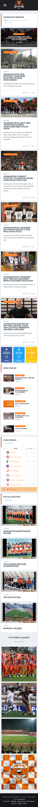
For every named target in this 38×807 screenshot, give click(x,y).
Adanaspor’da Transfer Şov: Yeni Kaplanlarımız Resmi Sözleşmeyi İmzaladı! (18, 279)
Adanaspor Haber (14, 20)
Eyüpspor (13, 452)
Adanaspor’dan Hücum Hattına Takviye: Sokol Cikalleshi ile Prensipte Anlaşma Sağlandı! (16, 327)
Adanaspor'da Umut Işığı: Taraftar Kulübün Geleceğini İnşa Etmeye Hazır (17, 126)
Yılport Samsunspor (16, 457)
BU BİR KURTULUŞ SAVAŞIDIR (22, 416)
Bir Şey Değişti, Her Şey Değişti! (25, 378)
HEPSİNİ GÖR (8, 500)
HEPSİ (5, 20)
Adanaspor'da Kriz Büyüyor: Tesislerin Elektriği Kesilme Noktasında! (14, 77)
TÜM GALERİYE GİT (19, 641)
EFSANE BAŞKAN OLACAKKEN (21, 391)
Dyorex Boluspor (15, 471)
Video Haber (24, 20)
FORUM (25, 803)
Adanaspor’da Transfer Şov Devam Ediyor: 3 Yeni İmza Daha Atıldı (16, 230)
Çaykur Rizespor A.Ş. (16, 475)
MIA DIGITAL (21, 799)
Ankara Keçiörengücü (16, 466)
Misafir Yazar (20, 375)
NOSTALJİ (14, 803)
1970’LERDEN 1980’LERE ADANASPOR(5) (14, 565)
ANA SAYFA (6, 801)
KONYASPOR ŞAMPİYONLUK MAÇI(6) (16, 532)
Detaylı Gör (8, 443)
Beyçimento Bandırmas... (17, 480)
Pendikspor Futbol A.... (16, 484)
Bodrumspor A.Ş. (15, 461)
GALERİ (20, 803)
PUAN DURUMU (31, 801)
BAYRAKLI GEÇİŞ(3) (12, 628)
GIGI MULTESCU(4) (12, 597)
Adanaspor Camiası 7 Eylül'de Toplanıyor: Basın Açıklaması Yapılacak (18, 178)
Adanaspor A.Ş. (14, 489)
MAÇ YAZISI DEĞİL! (22, 404)
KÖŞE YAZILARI (21, 801)
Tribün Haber (8, 22)
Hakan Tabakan (20, 401)
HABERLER (13, 801)
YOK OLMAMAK (21, 429)
